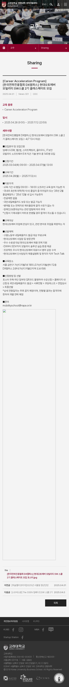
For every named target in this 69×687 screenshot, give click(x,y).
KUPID (36, 621)
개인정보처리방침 (11, 621)
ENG (44, 4)
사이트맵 (25, 621)
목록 (56, 603)
